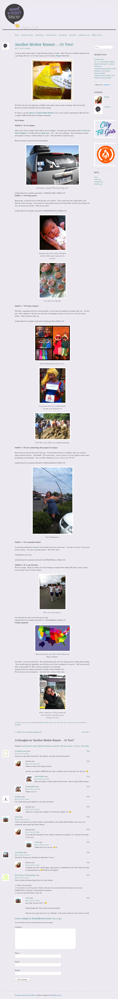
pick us (66, 722)
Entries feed (97, 179)
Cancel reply (57, 919)
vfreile (17, 817)
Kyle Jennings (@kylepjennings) (25, 875)
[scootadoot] (98, 113)
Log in (96, 177)
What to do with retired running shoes (28, 732)
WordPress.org (98, 184)
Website (17, 970)
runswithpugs (19, 852)
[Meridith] (98, 104)
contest (31, 113)
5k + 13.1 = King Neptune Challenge (104, 62)
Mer (62, 722)
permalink (17, 725)
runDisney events (84, 35)
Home (17, 35)
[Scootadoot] (59, 17)
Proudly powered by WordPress (25, 995)
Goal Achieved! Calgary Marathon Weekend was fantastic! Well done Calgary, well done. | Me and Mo (55, 746)
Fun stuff (31, 722)
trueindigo (18, 796)
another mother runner (46, 722)
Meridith (106, 97)
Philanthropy (40, 35)
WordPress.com (56, 995)
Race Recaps (63, 35)
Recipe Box (73, 35)
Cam (54, 722)
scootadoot (27, 48)
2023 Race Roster (99, 59)
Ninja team (45, 133)
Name (17, 953)
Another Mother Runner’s (45, 113)
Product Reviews (51, 35)
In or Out (86, 732)
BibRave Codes (97, 35)
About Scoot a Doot (27, 35)
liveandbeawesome (21, 751)
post (36, 547)
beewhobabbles (39, 776)
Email (17, 962)
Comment (18, 927)
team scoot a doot (73, 722)
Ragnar (59, 55)
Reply (88, 751)
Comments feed (98, 182)
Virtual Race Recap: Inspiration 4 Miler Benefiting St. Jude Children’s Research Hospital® (105, 71)
